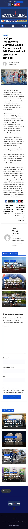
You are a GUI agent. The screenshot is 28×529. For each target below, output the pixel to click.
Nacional (6, 419)
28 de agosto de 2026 (11, 426)
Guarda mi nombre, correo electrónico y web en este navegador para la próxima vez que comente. (14, 390)
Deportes (5, 35)
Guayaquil (6, 454)
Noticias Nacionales (14, 525)
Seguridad (12, 419)
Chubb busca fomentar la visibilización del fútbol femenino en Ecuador (8, 210)
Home (4, 521)
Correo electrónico (9, 367)
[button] (22, 26)
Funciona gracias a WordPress (9, 516)
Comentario (7, 326)
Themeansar (14, 518)
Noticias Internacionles (19, 521)
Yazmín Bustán (15, 62)
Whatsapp (6, 491)
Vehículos (14, 437)
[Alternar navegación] (13, 26)
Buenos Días (10, 521)
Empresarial (13, 260)
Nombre (6, 358)
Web (4, 376)
